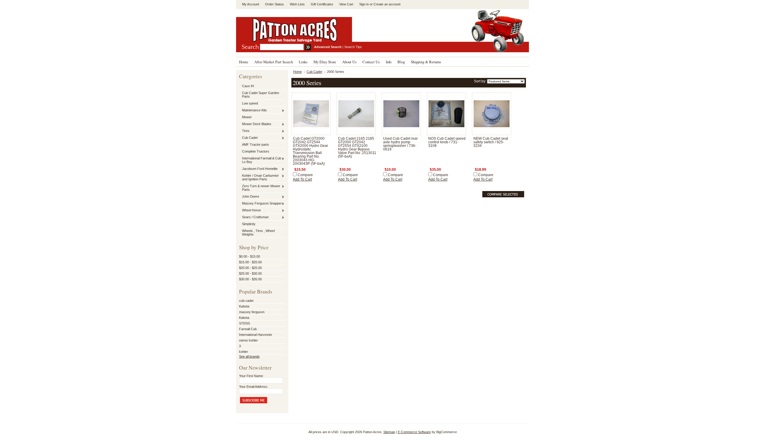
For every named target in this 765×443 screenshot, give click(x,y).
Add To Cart (302, 179)
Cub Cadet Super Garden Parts (260, 94)
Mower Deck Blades (255, 124)
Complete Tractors (255, 151)
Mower (247, 117)
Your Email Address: (253, 386)
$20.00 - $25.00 (250, 268)
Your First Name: (251, 376)
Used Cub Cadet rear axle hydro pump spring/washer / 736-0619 (400, 144)
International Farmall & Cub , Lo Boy (261, 160)
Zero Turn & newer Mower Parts (259, 187)
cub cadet (246, 300)
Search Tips (353, 47)
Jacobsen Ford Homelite (258, 169)
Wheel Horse (250, 210)
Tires (244, 131)
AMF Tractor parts (255, 144)
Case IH (248, 86)
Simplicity (248, 224)
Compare (305, 175)
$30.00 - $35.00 (250, 279)
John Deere (249, 197)
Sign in (364, 4)
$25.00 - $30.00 (250, 273)
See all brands (249, 356)
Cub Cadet (248, 138)
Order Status (274, 4)
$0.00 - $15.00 (249, 256)
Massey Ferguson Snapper (260, 203)
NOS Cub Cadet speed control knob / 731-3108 (447, 142)
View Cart (346, 4)
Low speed (250, 103)
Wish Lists (297, 4)
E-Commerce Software (414, 432)
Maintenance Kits (253, 110)
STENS (244, 323)
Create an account (387, 4)
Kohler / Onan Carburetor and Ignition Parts (259, 177)
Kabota (244, 317)
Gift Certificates (322, 4)
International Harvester (255, 334)
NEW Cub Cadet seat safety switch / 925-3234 (490, 142)
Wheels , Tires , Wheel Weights (258, 232)
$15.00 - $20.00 (250, 262)
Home (297, 71)
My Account (250, 4)
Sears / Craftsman (254, 217)
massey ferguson (251, 312)
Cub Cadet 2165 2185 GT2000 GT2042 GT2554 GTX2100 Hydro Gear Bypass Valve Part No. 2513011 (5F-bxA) (357, 147)
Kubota (244, 306)
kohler (243, 351)
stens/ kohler (248, 340)
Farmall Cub (248, 329)
